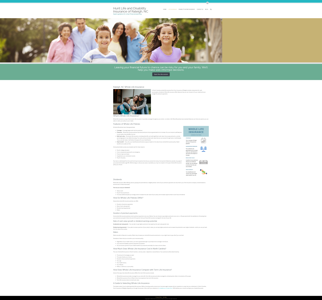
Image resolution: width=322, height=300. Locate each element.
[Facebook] (207, 3)
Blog (206, 9)
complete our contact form (165, 288)
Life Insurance (172, 9)
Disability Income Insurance (187, 9)
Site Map (165, 297)
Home (164, 9)
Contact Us (200, 9)
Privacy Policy (159, 297)
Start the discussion (161, 74)
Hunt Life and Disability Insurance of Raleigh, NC (130, 9)
